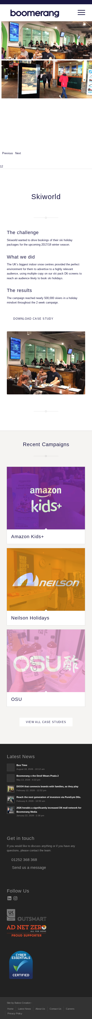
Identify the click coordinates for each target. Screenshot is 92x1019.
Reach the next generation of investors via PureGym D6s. (48, 797)
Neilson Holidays (30, 618)
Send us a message (28, 867)
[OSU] (46, 661)
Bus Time (21, 765)
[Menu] (79, 12)
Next (18, 153)
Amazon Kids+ (27, 536)
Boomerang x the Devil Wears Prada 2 (37, 776)
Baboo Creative (23, 1003)
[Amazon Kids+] (46, 498)
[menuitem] (69, 12)
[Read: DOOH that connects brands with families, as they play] (11, 789)
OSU (16, 699)
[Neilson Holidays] (46, 579)
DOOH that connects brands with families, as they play (47, 786)
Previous (7, 153)
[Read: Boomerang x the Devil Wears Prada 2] (11, 778)
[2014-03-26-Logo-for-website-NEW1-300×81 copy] (38, 12)
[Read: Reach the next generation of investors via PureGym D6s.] (11, 799)
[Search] (69, 12)
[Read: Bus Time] (11, 767)
